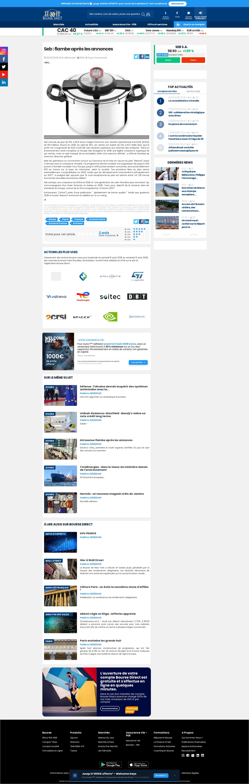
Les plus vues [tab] (193, 91)
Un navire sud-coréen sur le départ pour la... (193, 224)
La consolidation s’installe (183, 100)
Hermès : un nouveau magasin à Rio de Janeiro (112, 494)
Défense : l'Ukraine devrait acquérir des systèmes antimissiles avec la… (114, 388)
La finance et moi (162, 742)
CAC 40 (66, 30)
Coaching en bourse (164, 750)
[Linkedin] (197, 755)
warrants (74, 742)
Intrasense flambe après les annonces (106, 440)
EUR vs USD (193, 30)
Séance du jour (106, 737)
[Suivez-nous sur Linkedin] (4, 82)
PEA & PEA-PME (49, 737)
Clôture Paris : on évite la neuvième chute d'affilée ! (114, 588)
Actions (78, 223)
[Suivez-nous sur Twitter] (4, 67)
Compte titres (49, 742)
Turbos (73, 750)
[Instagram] (183, 755)
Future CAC (91, 30)
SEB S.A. (181, 47)
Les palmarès (104, 750)
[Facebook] (187, 755)
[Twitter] (192, 755)
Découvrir (177, 3)
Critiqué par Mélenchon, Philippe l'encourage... (193, 175)
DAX (127, 30)
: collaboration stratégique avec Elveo (186, 114)
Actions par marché (108, 746)
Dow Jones (152, 30)
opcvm (74, 737)
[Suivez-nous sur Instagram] (4, 51)
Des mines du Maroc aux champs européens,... (193, 191)
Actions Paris (97, 219)
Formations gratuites (164, 746)
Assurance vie (133, 740)
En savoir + (161, 775)
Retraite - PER (132, 744)
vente (193, 60)
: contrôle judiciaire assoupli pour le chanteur (183, 150)
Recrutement (188, 750)
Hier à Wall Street (92, 560)
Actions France (58, 223)
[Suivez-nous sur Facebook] (4, 60)
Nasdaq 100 (173, 30)
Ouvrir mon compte (131, 710)
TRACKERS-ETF (77, 746)
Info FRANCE (88, 533)
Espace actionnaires (192, 746)
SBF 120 (109, 30)
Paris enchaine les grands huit (100, 640)
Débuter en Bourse (163, 737)
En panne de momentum (182, 124)
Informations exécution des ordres (67, 773)
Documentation (110, 708)
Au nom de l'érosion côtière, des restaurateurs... (193, 207)
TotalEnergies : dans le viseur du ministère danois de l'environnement (114, 468)
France (78, 219)
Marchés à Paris (106, 742)
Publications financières (194, 742)
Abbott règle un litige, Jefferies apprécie (108, 614)
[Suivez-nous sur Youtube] (4, 75)
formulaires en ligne (52, 750)
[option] (180, 174)
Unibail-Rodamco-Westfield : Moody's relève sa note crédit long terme (112, 414)
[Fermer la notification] (175, 775)
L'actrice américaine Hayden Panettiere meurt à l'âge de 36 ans (185, 139)
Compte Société (50, 746)
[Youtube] (202, 755)
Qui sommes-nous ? (192, 737)
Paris (65, 219)
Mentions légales (190, 773)
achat (168, 60)
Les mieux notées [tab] (167, 91)
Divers (52, 219)
